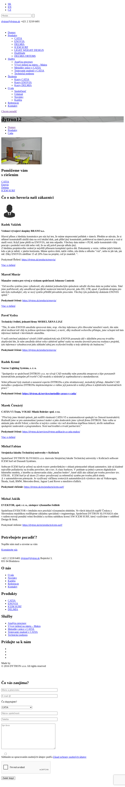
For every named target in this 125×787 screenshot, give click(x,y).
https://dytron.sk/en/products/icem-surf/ (44, 486)
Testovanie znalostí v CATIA (29, 70)
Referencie (13, 102)
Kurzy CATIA (21, 79)
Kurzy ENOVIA (23, 82)
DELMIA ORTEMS (25, 56)
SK (9, 4)
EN (9, 7)
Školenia (12, 76)
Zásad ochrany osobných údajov (69, 757)
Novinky (18, 97)
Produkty (12, 35)
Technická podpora (24, 73)
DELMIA (19, 44)
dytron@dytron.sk (10, 21)
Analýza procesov (23, 61)
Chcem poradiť (9, 111)
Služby (11, 59)
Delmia (5, 187)
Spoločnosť (20, 91)
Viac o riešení (8, 265)
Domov (12, 32)
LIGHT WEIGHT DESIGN (29, 50)
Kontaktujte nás (9, 549)
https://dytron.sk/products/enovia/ (39, 259)
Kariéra (18, 100)
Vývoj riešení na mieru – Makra (30, 64)
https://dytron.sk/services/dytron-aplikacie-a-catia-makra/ (51, 431)
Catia (10, 133)
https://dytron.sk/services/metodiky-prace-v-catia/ (49, 393)
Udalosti (18, 94)
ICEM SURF (21, 47)
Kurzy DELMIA (23, 85)
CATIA (18, 38)
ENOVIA (19, 41)
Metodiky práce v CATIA (27, 67)
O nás (11, 88)
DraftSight (19, 53)
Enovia (5, 184)
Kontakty (12, 105)
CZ (9, 9)
